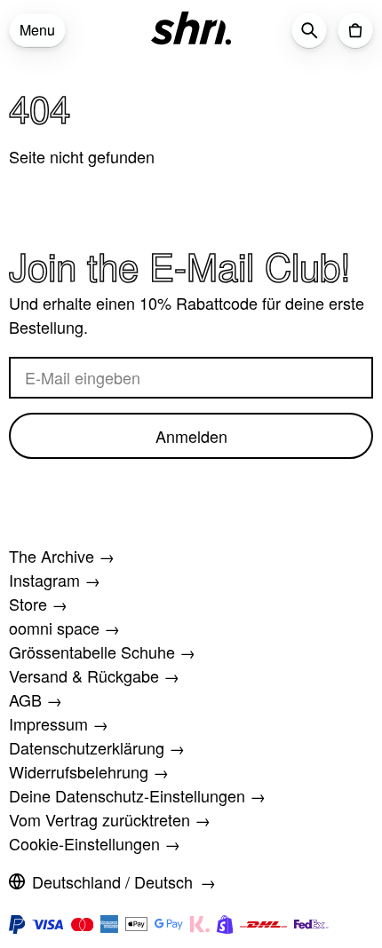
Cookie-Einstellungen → (94, 843)
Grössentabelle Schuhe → (102, 651)
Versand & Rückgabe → (94, 675)
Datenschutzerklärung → (97, 747)
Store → (38, 603)
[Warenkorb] (355, 30)
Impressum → (58, 723)
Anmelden (191, 435)
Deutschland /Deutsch (112, 881)
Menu (37, 30)
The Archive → (62, 555)
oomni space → (64, 627)
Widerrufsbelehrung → (89, 771)
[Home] (191, 28)
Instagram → (54, 579)
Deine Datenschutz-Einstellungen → (137, 795)
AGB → (35, 699)
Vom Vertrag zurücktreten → (110, 819)
